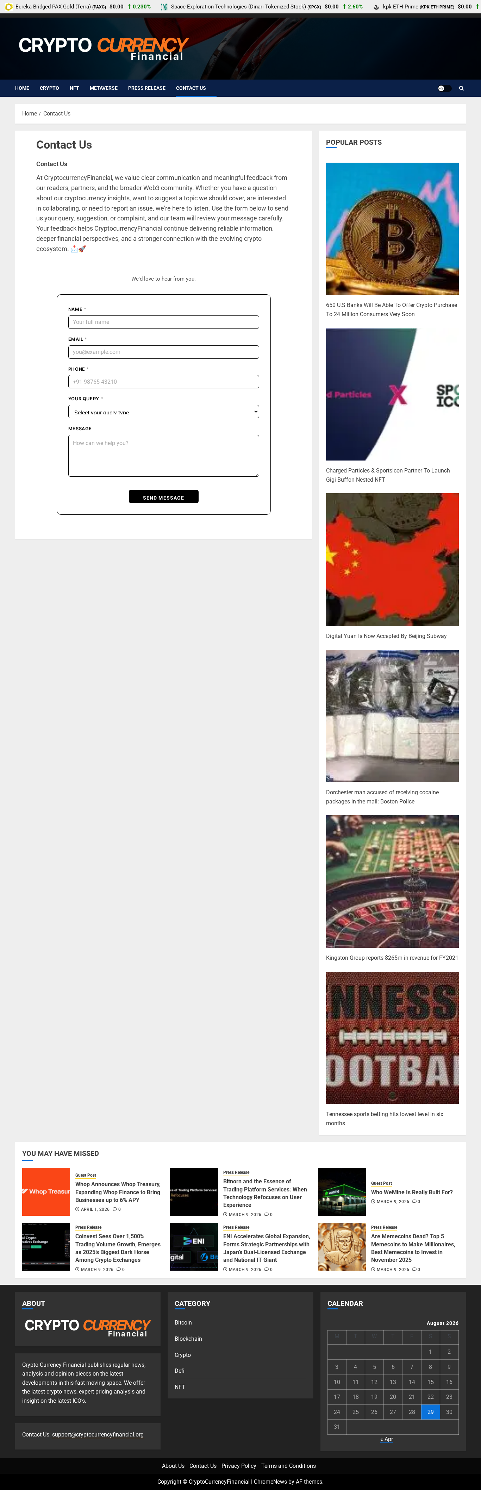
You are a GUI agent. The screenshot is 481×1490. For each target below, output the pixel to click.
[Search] (461, 88)
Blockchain (188, 1338)
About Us (173, 1466)
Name (77, 309)
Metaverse (104, 88)
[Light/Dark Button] (445, 88)
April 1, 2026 (95, 1209)
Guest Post (85, 1175)
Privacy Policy (238, 1466)
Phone (78, 369)
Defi (180, 1370)
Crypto (49, 88)
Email (77, 339)
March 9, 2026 (245, 1214)
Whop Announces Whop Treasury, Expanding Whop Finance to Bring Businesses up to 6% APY (118, 1192)
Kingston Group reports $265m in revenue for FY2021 (392, 957)
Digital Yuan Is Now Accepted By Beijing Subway (386, 636)
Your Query (86, 398)
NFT (74, 88)
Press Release (146, 88)
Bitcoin (183, 1322)
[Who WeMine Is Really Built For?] (342, 1192)
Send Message (164, 498)
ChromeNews (270, 1481)
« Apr (386, 1439)
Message (80, 428)
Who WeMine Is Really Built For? (412, 1192)
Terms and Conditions (288, 1466)
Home (22, 88)
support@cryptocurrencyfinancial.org (98, 1434)
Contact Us (191, 88)
